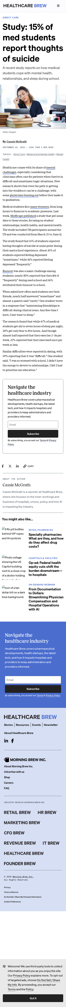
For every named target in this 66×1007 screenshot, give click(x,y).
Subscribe (33, 434)
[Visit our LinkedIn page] (6, 741)
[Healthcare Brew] (24, 853)
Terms (12, 989)
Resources (22, 725)
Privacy (7, 887)
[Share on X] (10, 466)
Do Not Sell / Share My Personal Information (22, 897)
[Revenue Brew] (20, 843)
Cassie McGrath (17, 141)
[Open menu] (58, 5)
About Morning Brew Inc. (18, 766)
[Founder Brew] (20, 863)
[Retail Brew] (17, 812)
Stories (8, 725)
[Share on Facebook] (2, 466)
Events (36, 725)
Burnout (8, 271)
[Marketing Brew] (22, 822)
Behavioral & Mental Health (40, 154)
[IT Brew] (51, 843)
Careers (8, 782)
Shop (7, 777)
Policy (29, 989)
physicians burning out (24, 195)
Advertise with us (14, 771)
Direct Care (19, 154)
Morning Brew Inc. (23, 877)
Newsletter (51, 725)
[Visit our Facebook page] (12, 741)
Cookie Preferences (12, 901)
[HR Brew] (47, 812)
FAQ (6, 788)
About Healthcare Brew (18, 733)
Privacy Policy (21, 975)
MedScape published (23, 215)
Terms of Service (11, 892)
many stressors (39, 206)
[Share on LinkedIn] (17, 466)
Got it (33, 998)
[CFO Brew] (14, 832)
